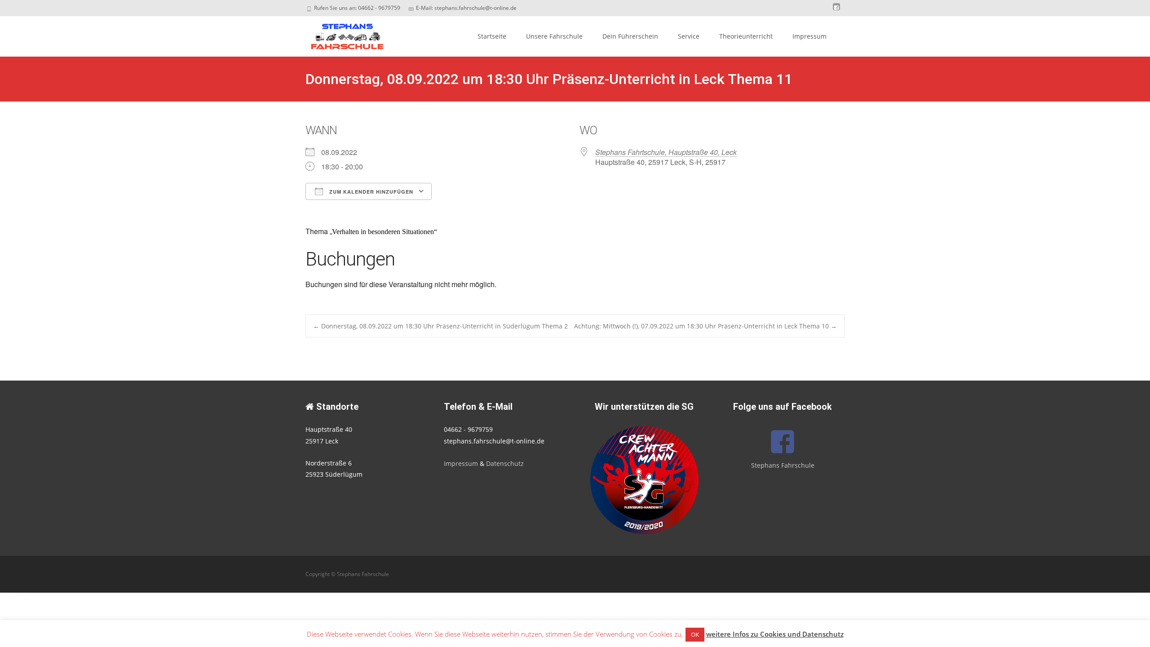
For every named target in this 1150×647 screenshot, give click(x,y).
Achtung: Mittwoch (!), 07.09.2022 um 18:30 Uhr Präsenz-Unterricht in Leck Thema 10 (705, 326)
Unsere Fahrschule (554, 36)
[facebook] (836, 11)
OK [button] (695, 634)
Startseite (492, 36)
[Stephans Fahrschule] (339, 34)
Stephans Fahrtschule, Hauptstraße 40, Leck (666, 152)
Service (688, 36)
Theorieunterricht (746, 36)
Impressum (809, 36)
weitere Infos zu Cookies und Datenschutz (775, 633)
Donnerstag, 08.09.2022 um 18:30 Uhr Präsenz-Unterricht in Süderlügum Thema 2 (440, 326)
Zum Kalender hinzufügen (370, 191)
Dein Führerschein (630, 36)
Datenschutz (505, 463)
